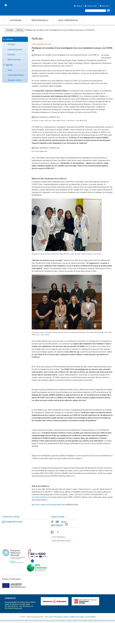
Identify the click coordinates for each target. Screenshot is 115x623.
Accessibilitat (91, 617)
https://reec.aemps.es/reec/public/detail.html (48, 505)
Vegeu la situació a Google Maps (17, 604)
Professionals (40, 20)
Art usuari (11, 44)
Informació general (15, 50)
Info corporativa (68, 20)
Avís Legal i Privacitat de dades (56, 617)
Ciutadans (15, 20)
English (105, 6)
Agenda (9, 65)
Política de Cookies (77, 617)
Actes (10, 70)
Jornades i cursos (14, 80)
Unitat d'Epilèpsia (58, 537)
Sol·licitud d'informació (13, 608)
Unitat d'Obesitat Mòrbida (61, 541)
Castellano (92, 6)
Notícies (9, 39)
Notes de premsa (14, 60)
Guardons (11, 55)
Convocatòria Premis (16, 75)
